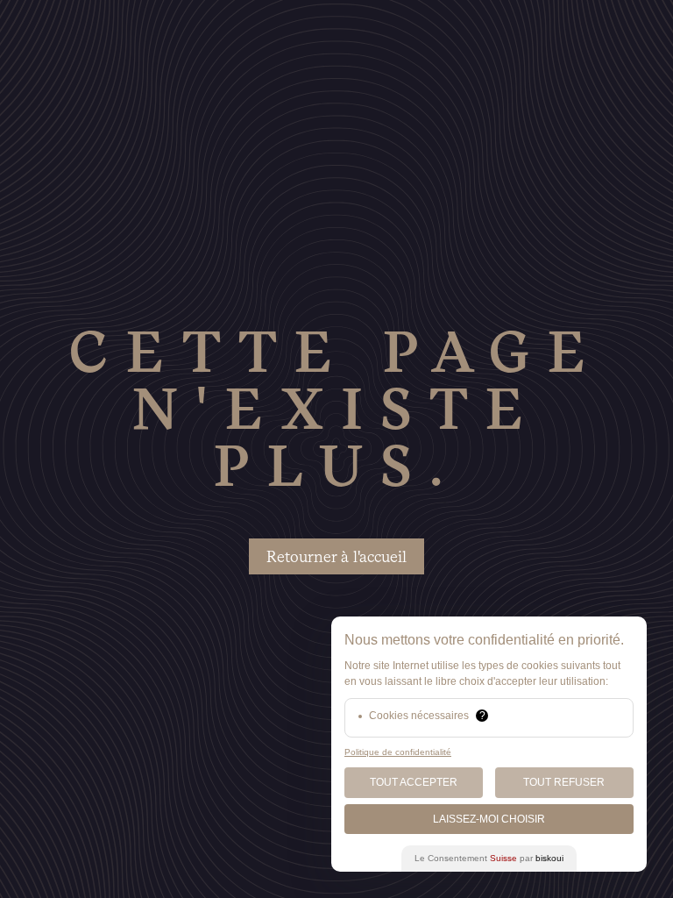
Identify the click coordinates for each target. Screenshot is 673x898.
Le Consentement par (488, 858)
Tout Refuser (564, 782)
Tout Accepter (413, 782)
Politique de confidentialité (397, 752)
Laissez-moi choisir (489, 819)
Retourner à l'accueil (336, 556)
